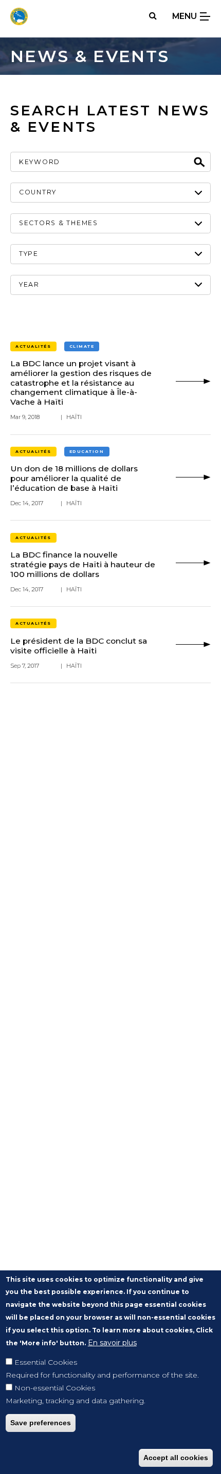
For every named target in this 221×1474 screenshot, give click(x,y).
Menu (185, 16)
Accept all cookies (175, 1457)
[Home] (19, 16)
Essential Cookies (45, 1362)
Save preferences (40, 1423)
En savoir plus (112, 1342)
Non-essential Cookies (54, 1387)
